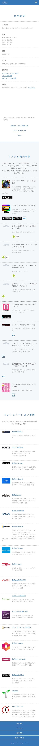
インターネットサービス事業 (10, 73)
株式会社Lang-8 (17, 479)
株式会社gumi (16, 564)
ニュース (19, 728)
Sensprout (15, 691)
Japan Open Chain (17, 706)
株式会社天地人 (17, 431)
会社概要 (19, 723)
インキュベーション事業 (9, 78)
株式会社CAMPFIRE (19, 580)
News (19, 135)
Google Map (31, 88)
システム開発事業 (7, 76)
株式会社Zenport (17, 463)
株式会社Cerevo (17, 548)
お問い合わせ (19, 738)
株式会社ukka (16, 495)
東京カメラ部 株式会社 (20, 611)
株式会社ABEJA (17, 643)
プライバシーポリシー (19, 130)
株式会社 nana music (18, 659)
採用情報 (19, 733)
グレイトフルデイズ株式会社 (22, 627)
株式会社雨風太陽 (18, 511)
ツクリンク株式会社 (19, 596)
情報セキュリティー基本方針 (19, 125)
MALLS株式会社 (17, 447)
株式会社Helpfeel (17, 526)
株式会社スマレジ (18, 675)
